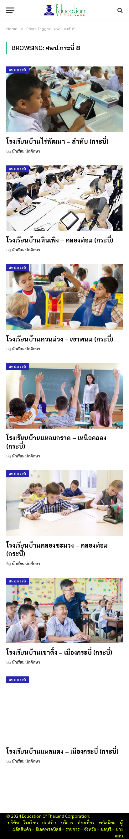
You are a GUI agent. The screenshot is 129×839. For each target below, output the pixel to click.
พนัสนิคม (107, 822)
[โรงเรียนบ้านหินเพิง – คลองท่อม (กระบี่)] (64, 198)
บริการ (67, 822)
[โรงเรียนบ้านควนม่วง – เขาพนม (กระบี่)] (64, 297)
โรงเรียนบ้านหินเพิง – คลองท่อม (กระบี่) (59, 240)
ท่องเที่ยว (85, 822)
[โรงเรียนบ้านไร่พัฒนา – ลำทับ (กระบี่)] (64, 99)
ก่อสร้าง (49, 822)
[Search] (119, 10)
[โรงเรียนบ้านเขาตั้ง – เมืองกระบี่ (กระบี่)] (64, 610)
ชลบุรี (106, 829)
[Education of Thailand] (64, 10)
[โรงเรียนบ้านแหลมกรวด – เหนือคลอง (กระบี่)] (64, 396)
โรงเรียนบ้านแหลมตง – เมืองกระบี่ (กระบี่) (62, 751)
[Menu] (10, 10)
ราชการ (72, 829)
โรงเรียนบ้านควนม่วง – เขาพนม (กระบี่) (59, 339)
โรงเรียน (30, 822)
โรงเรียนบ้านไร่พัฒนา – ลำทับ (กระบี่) (57, 141)
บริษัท (13, 822)
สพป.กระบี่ (17, 70)
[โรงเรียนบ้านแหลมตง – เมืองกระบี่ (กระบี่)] (64, 709)
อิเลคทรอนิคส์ (48, 829)
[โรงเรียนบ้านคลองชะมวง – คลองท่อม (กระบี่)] (64, 503)
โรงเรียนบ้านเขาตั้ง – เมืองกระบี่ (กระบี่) (59, 652)
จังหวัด (90, 829)
